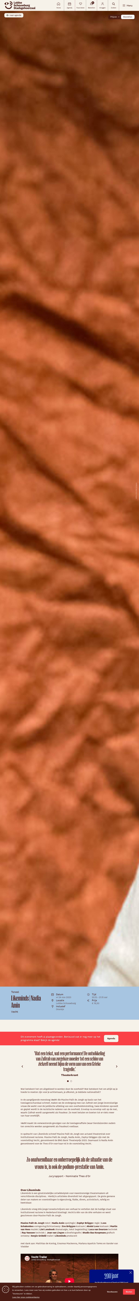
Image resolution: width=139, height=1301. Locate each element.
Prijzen (113, 16)
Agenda (111, 1038)
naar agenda (15, 15)
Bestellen (127, 16)
